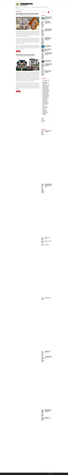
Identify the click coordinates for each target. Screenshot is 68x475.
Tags (48, 80)
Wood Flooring (44, 114)
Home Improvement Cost (45, 93)
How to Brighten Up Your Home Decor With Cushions (27, 14)
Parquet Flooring (44, 106)
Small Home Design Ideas (45, 112)
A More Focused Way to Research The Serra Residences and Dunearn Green (48, 22)
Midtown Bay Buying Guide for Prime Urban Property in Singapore (48, 50)
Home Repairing (44, 99)
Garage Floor (43, 84)
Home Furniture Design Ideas (45, 91)
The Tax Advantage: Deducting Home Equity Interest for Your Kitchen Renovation (48, 64)
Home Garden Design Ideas (45, 92)
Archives (46, 80)
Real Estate (43, 108)
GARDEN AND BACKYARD (26, 7)
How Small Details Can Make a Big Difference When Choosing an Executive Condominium (48, 30)
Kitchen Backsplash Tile (45, 100)
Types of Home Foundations (48, 297)
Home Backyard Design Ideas (45, 87)
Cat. (42, 80)
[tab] (43, 80)
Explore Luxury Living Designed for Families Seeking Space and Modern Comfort (48, 54)
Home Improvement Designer (45, 94)
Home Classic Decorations (23, 15)
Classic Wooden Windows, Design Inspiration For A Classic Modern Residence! (48, 410)
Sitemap (24, 0)
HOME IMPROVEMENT (45, 7)
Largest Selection (47, 244)
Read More (18, 51)
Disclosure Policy (20, 0)
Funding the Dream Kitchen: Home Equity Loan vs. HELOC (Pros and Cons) (48, 71)
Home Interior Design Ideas (45, 98)
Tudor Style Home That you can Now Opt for (25, 55)
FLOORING (20, 7)
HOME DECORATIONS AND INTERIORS (36, 7)
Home (17, 7)
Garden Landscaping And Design (46, 85)
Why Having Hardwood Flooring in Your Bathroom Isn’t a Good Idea (48, 357)
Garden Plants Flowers (45, 86)
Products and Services (45, 107)
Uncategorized (44, 113)
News (43, 105)
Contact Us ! (16, 0)
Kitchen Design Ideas (44, 101)
